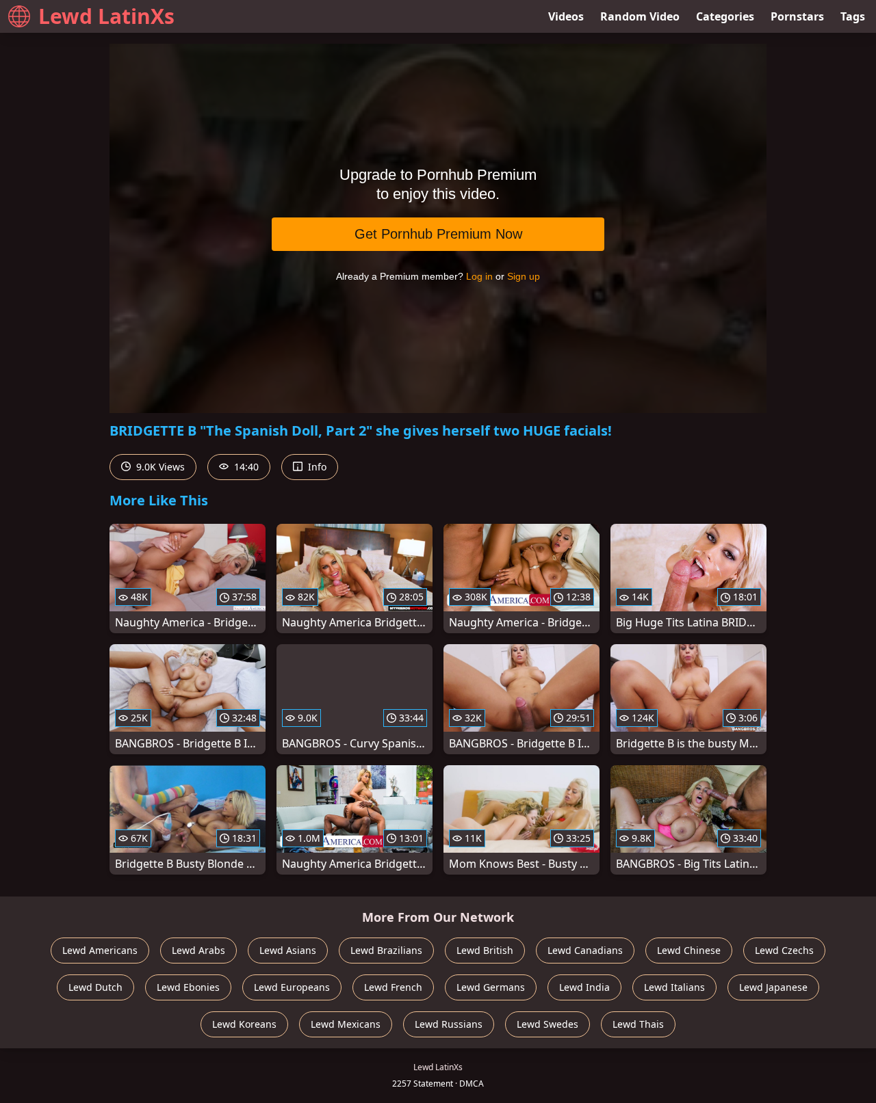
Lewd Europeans (292, 987)
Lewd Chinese (689, 950)
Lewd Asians (287, 950)
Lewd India (584, 987)
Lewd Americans (100, 950)
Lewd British (484, 950)
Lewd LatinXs (106, 16)
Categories (725, 16)
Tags (852, 16)
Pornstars (797, 16)
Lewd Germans (490, 987)
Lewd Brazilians (386, 950)
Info (315, 466)
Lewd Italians (674, 987)
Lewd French (393, 987)
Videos (566, 16)
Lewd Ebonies (188, 987)
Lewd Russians (448, 1024)
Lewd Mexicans (346, 1024)
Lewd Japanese (773, 987)
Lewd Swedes (547, 1024)
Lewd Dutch (95, 987)
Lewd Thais (638, 1024)
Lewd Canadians (585, 950)
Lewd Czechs (784, 950)
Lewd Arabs (198, 950)
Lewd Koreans (244, 1024)
